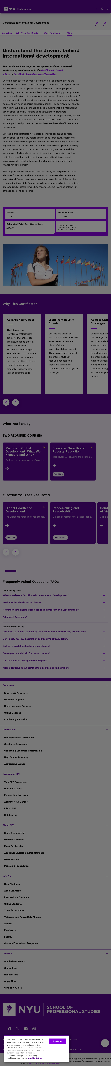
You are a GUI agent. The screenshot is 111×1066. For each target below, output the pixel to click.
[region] (36, 1048)
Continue (57, 1041)
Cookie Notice (35, 1058)
